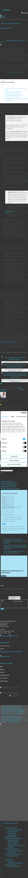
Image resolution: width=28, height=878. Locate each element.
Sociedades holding (10, 77)
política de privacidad (17, 601)
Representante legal (11, 836)
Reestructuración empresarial (13, 838)
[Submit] (1, 472)
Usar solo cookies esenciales (14, 464)
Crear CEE (10, 861)
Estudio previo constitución (15, 850)
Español (5, 214)
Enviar (3, 523)
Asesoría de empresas (12, 30)
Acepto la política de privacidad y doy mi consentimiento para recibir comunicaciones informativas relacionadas (12, 519)
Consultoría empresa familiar (13, 854)
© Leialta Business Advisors (10, 823)
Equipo (5, 207)
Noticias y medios (8, 873)
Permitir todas (14, 456)
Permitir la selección (14, 460)
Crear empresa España (11, 849)
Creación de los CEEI (10, 864)
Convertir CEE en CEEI (14, 866)
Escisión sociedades (10, 79)
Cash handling (12, 852)
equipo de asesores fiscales (7, 341)
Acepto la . (13, 603)
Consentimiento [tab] (5, 416)
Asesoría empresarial (14, 23)
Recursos (5, 206)
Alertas (7, 213)
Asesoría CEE (8, 859)
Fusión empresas (12, 843)
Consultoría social (8, 857)
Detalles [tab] (13, 416)
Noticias (5, 209)
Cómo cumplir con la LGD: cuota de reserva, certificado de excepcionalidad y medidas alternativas (15, 547)
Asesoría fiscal (12, 833)
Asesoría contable (13, 831)
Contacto (5, 872)
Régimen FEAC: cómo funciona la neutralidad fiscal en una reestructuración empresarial (15, 541)
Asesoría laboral (12, 835)
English (5, 215)
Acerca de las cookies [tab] (21, 416)
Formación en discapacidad (15, 863)
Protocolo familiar (13, 856)
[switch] (25, 443)
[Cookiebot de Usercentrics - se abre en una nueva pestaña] (21, 413)
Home (2, 23)
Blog (6, 23)
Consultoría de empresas (10, 826)
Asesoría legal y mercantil (12, 44)
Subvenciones (4, 681)
